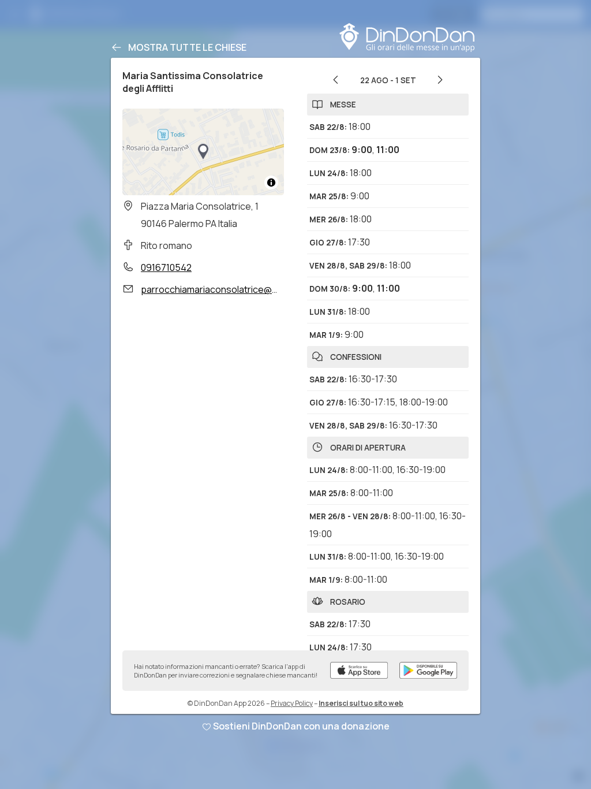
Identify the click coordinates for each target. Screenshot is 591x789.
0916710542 (166, 267)
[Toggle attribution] (271, 182)
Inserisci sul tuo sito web (361, 703)
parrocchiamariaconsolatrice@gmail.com (228, 289)
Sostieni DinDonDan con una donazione (301, 726)
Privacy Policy (292, 703)
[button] (203, 152)
